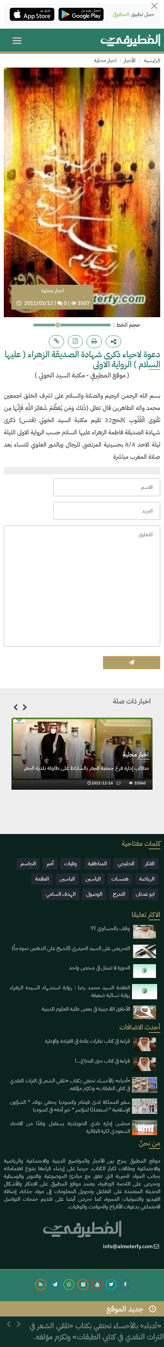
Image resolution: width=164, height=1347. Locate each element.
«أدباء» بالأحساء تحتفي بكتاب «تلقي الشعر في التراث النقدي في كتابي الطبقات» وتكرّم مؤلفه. (70, 1084)
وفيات (70, 864)
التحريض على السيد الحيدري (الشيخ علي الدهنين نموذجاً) (71, 948)
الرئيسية (152, 60)
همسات (120, 879)
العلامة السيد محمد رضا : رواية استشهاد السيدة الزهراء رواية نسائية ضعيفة (70, 991)
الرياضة (146, 879)
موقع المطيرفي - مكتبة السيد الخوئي (81, 375)
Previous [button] (15, 709)
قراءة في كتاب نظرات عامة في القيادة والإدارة (87, 1041)
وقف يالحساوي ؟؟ (110, 928)
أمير (50, 864)
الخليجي (125, 864)
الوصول (94, 894)
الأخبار (129, 60)
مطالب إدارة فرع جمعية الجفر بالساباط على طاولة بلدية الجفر (86, 768)
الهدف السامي (61, 894)
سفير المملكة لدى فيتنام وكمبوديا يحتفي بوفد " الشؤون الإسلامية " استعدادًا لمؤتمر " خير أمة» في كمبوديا (70, 1106)
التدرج (119, 894)
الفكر (149, 864)
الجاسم (28, 864)
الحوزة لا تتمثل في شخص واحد (99, 968)
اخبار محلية (105, 60)
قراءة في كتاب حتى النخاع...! (102, 1061)
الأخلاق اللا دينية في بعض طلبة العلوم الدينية (86, 1009)
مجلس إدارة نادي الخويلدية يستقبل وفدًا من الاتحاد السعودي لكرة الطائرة (70, 1127)
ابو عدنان (145, 894)
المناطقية (97, 864)
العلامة (42, 879)
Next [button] (25, 709)
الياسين (93, 879)
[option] (82, 754)
